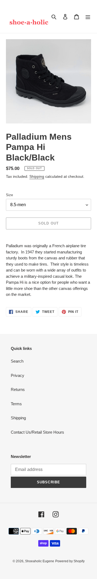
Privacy (17, 375)
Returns (18, 389)
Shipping (36, 176)
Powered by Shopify (70, 561)
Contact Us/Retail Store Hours (37, 432)
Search (17, 361)
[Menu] (87, 16)
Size (9, 195)
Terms (16, 403)
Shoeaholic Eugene (39, 561)
